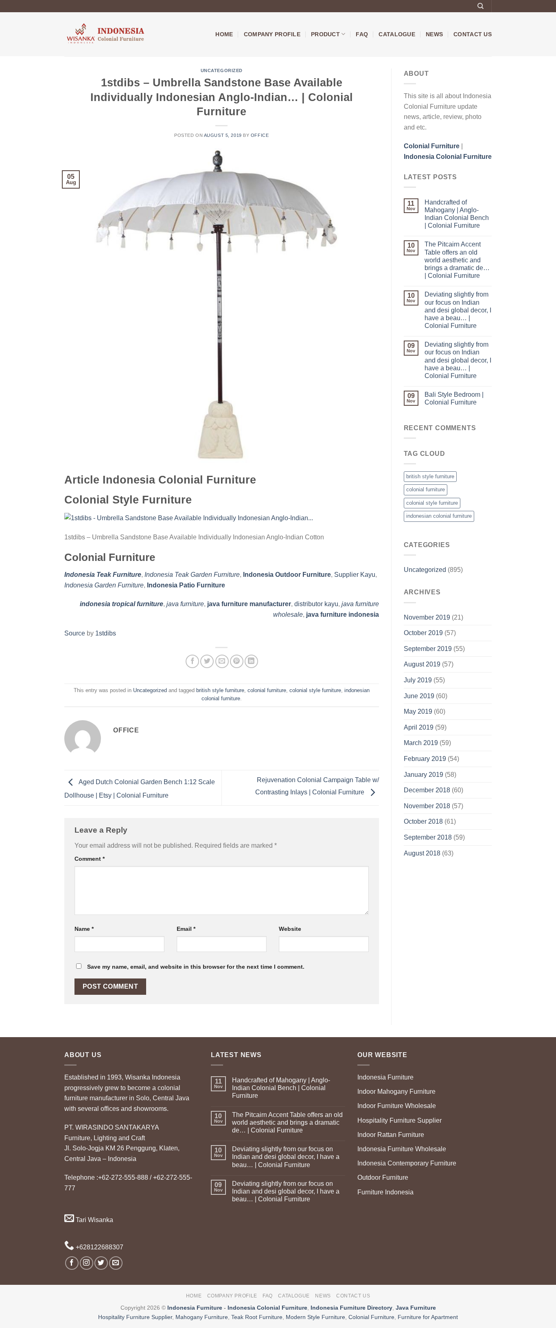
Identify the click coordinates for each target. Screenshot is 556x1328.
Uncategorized (222, 70)
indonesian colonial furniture (439, 516)
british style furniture (220, 690)
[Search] (480, 6)
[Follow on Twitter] (101, 1263)
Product (325, 34)
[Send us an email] (116, 1263)
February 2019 (425, 758)
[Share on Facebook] (192, 661)
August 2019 (422, 664)
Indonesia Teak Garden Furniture (192, 574)
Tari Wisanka (93, 1219)
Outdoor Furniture (382, 1177)
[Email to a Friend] (222, 661)
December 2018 (427, 790)
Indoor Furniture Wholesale (396, 1105)
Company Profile (272, 34)
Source (74, 633)
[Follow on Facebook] (72, 1263)
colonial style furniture (315, 690)
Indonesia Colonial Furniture (267, 1307)
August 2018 (422, 853)
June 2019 (419, 696)
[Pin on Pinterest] (236, 661)
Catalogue (397, 34)
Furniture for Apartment (428, 1317)
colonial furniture (266, 690)
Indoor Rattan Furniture (390, 1134)
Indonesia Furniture (385, 1077)
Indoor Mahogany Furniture (396, 1091)
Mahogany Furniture (201, 1317)
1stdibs (105, 633)
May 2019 (418, 711)
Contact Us (472, 34)
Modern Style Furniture (315, 1317)
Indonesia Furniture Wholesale (401, 1149)
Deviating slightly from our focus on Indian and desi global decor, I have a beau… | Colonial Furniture (458, 310)
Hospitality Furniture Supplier (399, 1120)
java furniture (185, 603)
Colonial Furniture (371, 1317)
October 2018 (423, 821)
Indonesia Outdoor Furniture (287, 574)
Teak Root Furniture (256, 1317)
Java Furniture (416, 1307)
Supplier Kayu (354, 574)
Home (224, 34)
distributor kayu (316, 603)
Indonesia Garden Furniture (104, 585)
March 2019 (421, 742)
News (434, 34)
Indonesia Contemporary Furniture (406, 1163)
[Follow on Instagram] (86, 1263)
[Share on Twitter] (207, 661)
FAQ (362, 34)
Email (186, 929)
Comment (89, 858)
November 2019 (427, 617)
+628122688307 (98, 1247)
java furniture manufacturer (249, 603)
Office (260, 135)
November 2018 (427, 806)
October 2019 (423, 632)
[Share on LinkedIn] (251, 661)
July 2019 (418, 680)
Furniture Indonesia (385, 1192)
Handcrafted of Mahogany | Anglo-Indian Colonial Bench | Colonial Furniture (457, 214)
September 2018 (428, 837)
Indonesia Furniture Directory (351, 1307)
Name (84, 929)
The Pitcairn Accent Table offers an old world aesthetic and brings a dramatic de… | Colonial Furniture (457, 260)
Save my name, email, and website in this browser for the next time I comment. (195, 966)
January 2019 (423, 774)
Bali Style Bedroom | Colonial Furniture (454, 398)
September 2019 (428, 648)
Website (290, 929)
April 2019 (418, 727)
